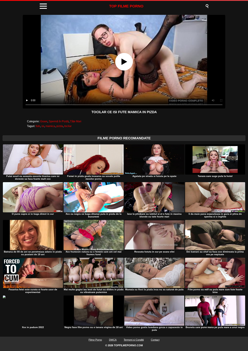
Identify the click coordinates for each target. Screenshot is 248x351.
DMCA (113, 339)
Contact (155, 339)
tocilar (68, 126)
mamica (50, 126)
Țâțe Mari (75, 121)
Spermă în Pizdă (59, 121)
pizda (59, 126)
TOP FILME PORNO (126, 6)
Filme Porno (95, 339)
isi (43, 126)
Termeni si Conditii (134, 339)
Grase (43, 121)
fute (38, 126)
